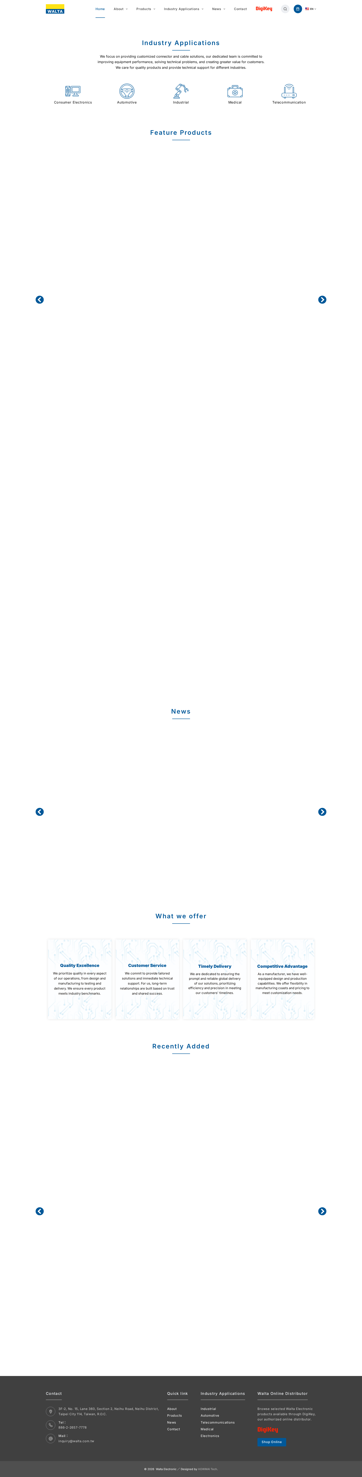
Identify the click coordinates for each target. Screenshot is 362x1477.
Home (100, 9)
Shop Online (272, 1442)
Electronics (210, 1436)
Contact (240, 9)
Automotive (210, 1415)
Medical (207, 1429)
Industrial (208, 1409)
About (119, 9)
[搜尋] (285, 9)
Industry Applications (181, 9)
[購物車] (298, 9)
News (216, 9)
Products (143, 9)
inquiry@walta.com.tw (76, 1441)
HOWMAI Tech (207, 1469)
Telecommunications (218, 1422)
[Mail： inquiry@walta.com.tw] (50, 1438)
